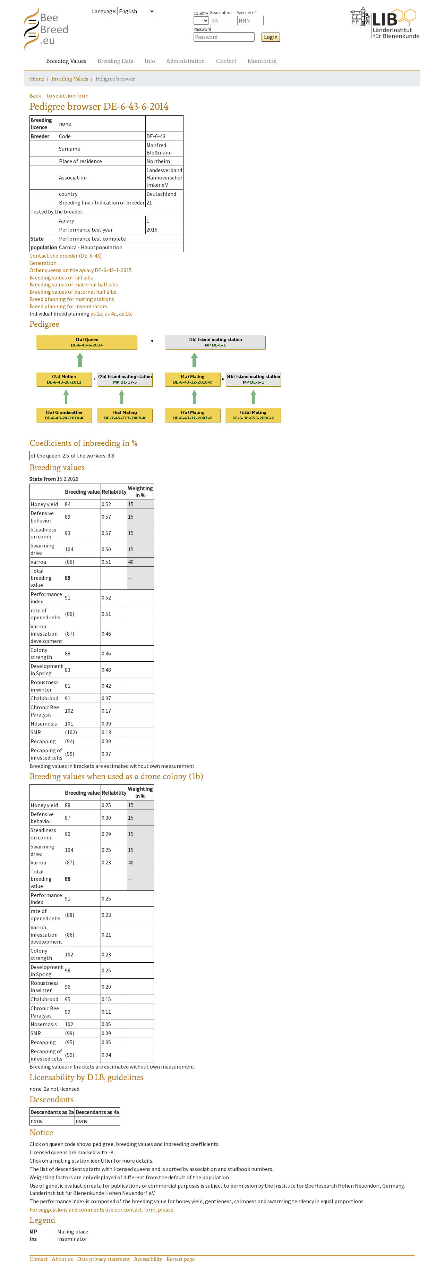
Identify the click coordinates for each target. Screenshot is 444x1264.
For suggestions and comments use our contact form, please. (101, 1209)
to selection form (67, 95)
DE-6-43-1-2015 (80, 270)
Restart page (180, 1259)
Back (35, 95)
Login (271, 36)
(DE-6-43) (65, 255)
